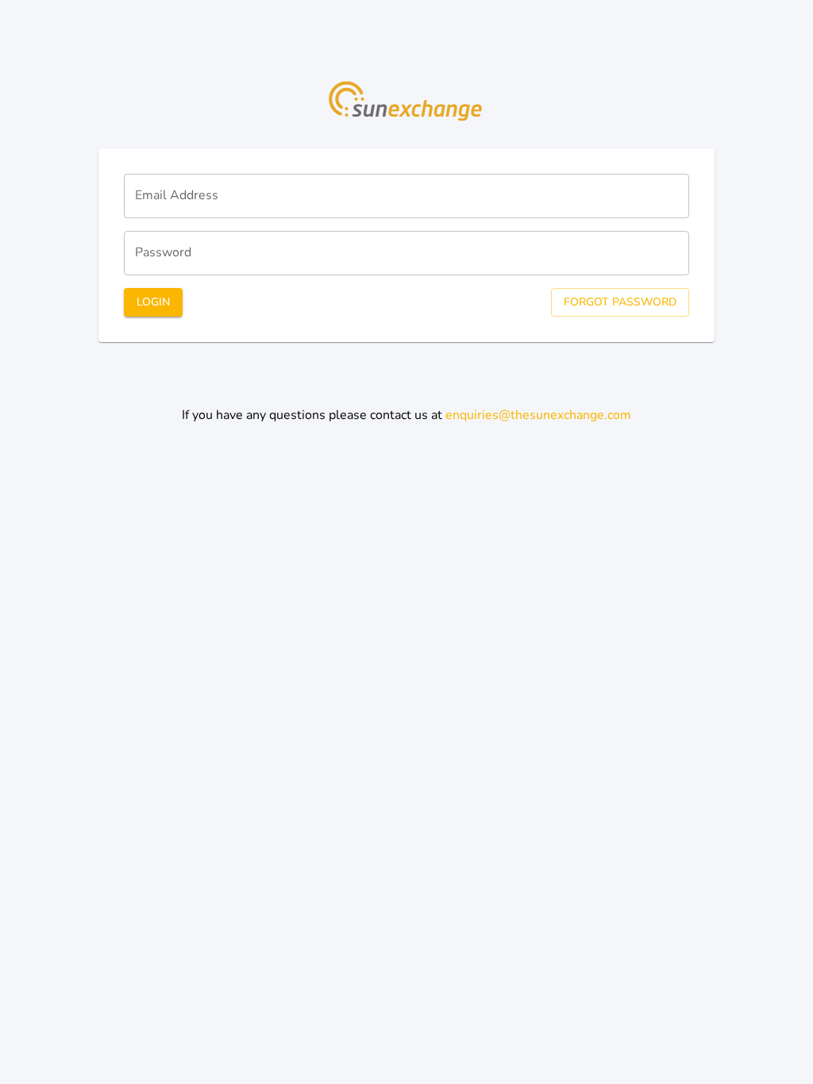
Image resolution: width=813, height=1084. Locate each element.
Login (153, 301)
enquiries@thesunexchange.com (538, 415)
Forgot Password (620, 301)
